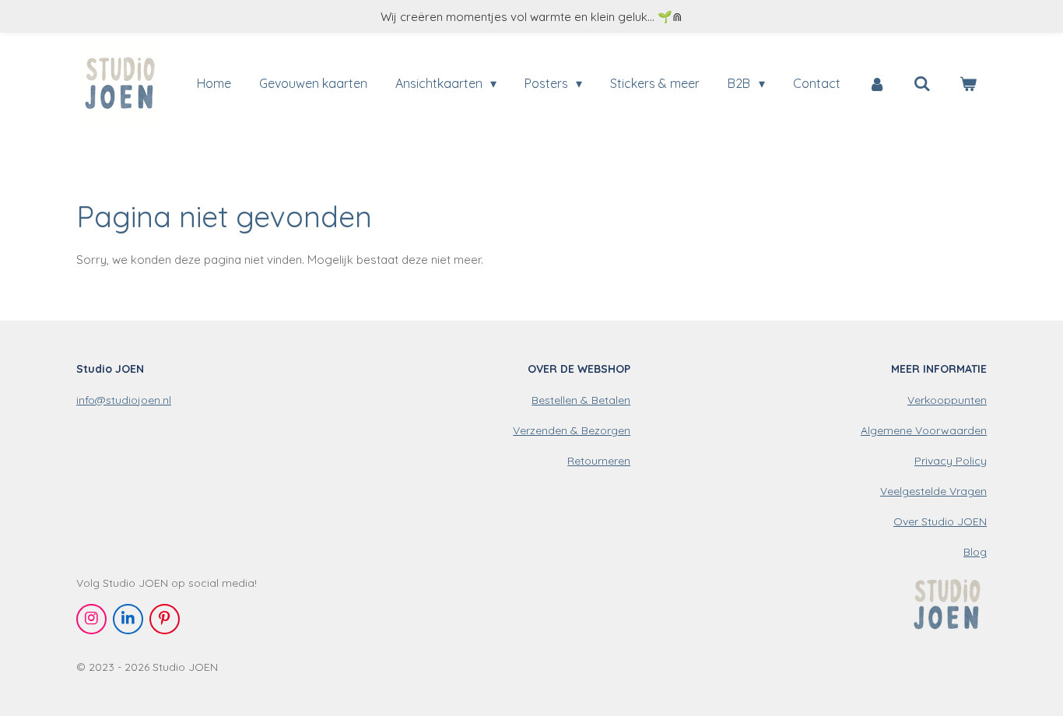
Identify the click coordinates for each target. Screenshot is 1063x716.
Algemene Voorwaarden (924, 430)
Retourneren (598, 461)
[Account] (877, 83)
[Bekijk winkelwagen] (968, 83)
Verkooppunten (947, 400)
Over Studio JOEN (940, 521)
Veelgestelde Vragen (933, 491)
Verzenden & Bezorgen (571, 430)
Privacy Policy (950, 461)
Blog (975, 552)
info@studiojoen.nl (123, 400)
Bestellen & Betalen (581, 400)
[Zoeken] (922, 83)
